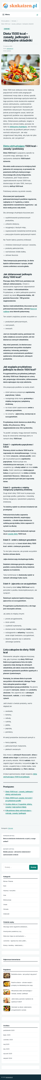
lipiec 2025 (6, 1035)
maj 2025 (6, 1044)
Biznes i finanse (8, 881)
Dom (4, 886)
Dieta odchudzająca (14, 146)
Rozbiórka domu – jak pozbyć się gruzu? (24, 974)
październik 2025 (8, 1030)
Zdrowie (14, 21)
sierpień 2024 (7, 1058)
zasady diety (13, 534)
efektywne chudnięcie (18, 127)
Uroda (5, 904)
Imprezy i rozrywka (9, 890)
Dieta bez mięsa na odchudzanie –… (14, 936)
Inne (4, 895)
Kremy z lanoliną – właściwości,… (13, 945)
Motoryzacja (7, 900)
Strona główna (5, 21)
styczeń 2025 (7, 1053)
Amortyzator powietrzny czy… (12, 931)
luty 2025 (6, 1049)
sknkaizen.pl (10, 48)
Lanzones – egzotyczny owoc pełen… (15, 941)
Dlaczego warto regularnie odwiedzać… (15, 927)
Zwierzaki (6, 914)
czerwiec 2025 (8, 1039)
